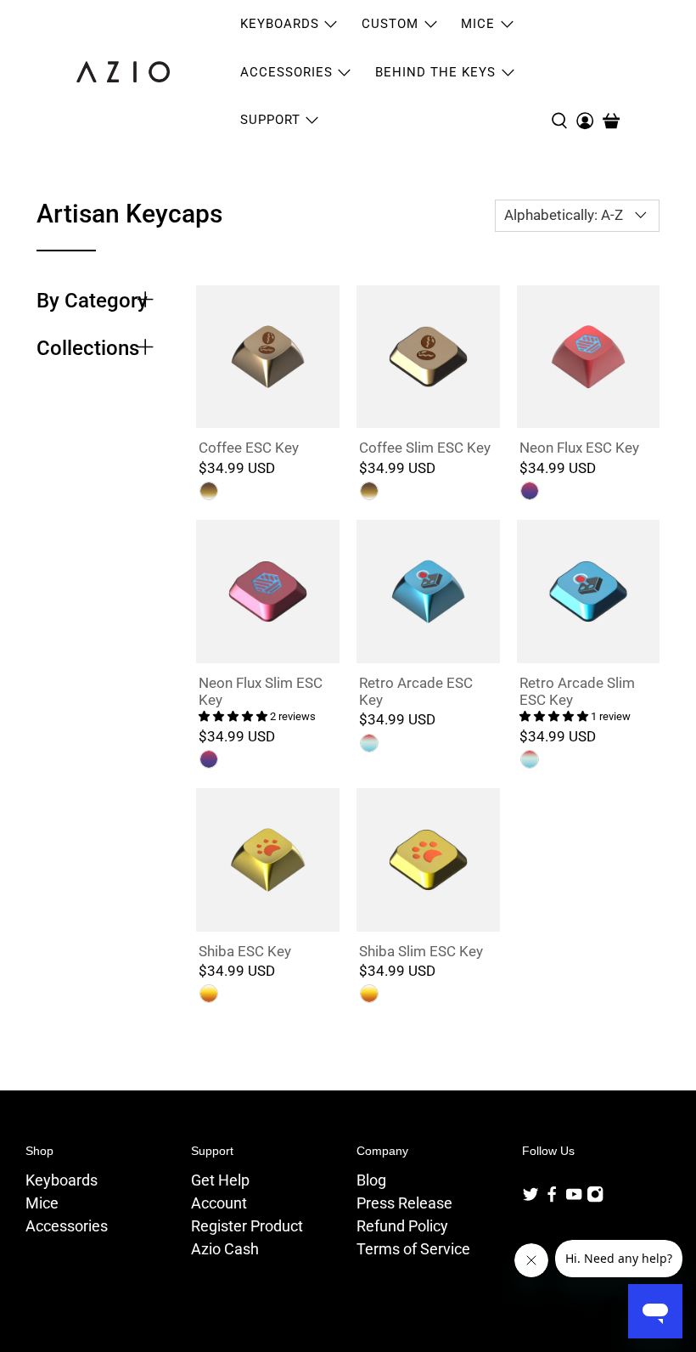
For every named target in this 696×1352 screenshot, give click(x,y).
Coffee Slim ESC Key (425, 447)
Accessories (66, 1226)
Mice (42, 1203)
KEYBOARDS (279, 23)
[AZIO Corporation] (123, 71)
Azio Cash (225, 1249)
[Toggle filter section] (145, 300)
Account (219, 1203)
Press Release (404, 1203)
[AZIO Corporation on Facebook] (551, 1198)
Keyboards (61, 1180)
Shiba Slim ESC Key (421, 951)
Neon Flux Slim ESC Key (261, 691)
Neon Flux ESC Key (579, 447)
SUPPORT (270, 119)
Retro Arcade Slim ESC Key (577, 691)
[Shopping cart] (611, 120)
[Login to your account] (585, 72)
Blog (371, 1180)
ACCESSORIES (286, 72)
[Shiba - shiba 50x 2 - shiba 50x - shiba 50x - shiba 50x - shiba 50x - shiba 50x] (369, 994)
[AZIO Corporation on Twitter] (530, 1198)
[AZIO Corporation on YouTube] (573, 1198)
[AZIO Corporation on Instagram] (595, 1198)
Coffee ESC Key (249, 447)
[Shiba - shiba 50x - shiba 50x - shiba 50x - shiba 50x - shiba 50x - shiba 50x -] (209, 994)
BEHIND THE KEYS (435, 72)
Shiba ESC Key (245, 951)
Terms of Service (413, 1249)
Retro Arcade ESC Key (416, 691)
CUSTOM (390, 23)
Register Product (247, 1226)
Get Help (220, 1180)
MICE (478, 23)
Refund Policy (402, 1226)
